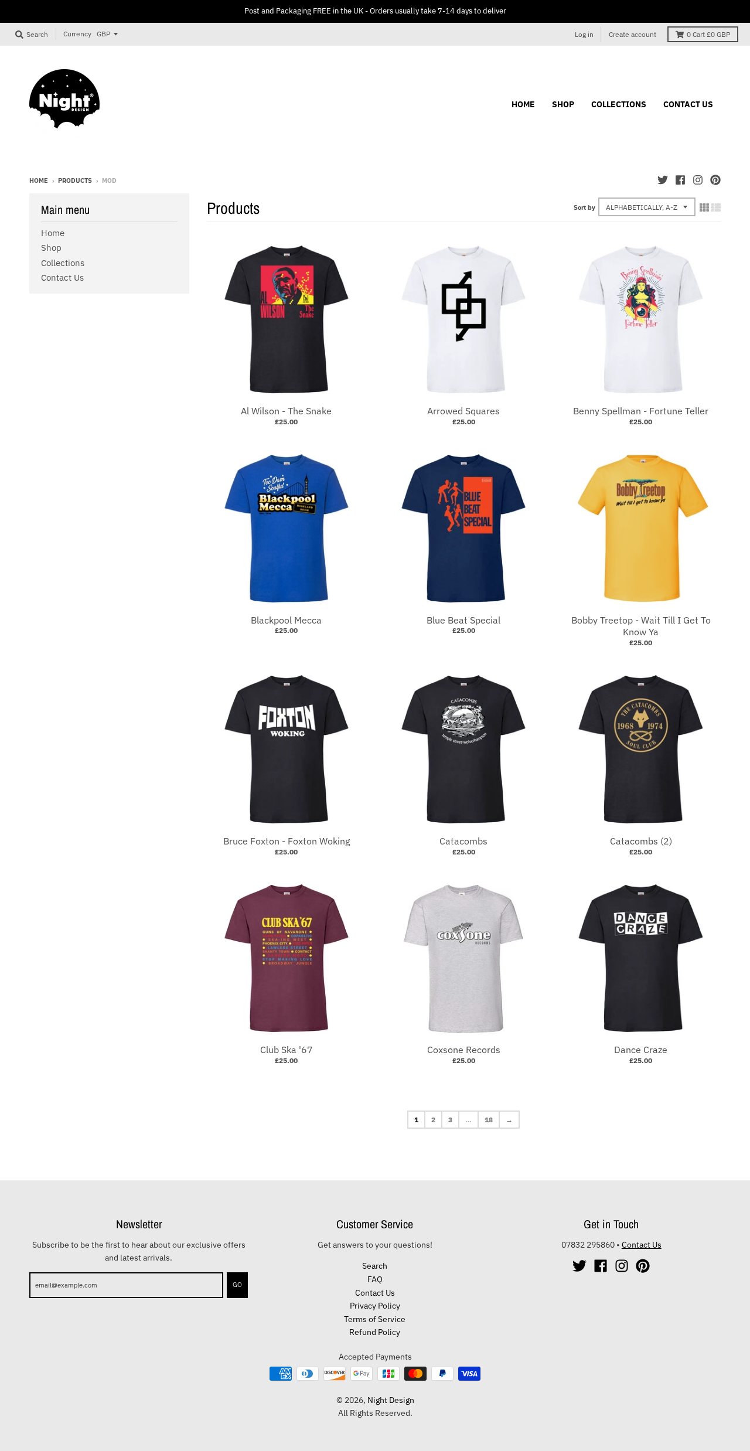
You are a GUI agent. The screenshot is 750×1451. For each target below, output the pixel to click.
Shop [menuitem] (563, 104)
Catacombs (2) (641, 841)
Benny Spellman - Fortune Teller (640, 411)
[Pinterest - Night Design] (715, 180)
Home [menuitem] (523, 104)
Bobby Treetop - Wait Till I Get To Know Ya (641, 626)
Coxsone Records (463, 1049)
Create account (632, 34)
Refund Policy (374, 1332)
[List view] (716, 207)
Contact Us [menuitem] (688, 104)
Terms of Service (374, 1319)
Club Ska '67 (286, 1049)
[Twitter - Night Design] (662, 180)
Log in (584, 34)
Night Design (390, 1400)
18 (489, 1119)
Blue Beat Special (463, 620)
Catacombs (463, 841)
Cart (708, 34)
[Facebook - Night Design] (680, 180)
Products (75, 180)
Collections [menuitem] (618, 104)
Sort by (584, 207)
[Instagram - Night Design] (698, 180)
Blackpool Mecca (286, 620)
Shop (51, 247)
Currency (77, 33)
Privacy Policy (375, 1305)
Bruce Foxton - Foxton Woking (286, 841)
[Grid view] (704, 207)
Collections (62, 262)
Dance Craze (640, 1049)
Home (38, 180)
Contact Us (62, 277)
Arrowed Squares (463, 411)
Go (237, 1284)
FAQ (375, 1279)
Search (374, 1266)
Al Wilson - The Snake (286, 411)
